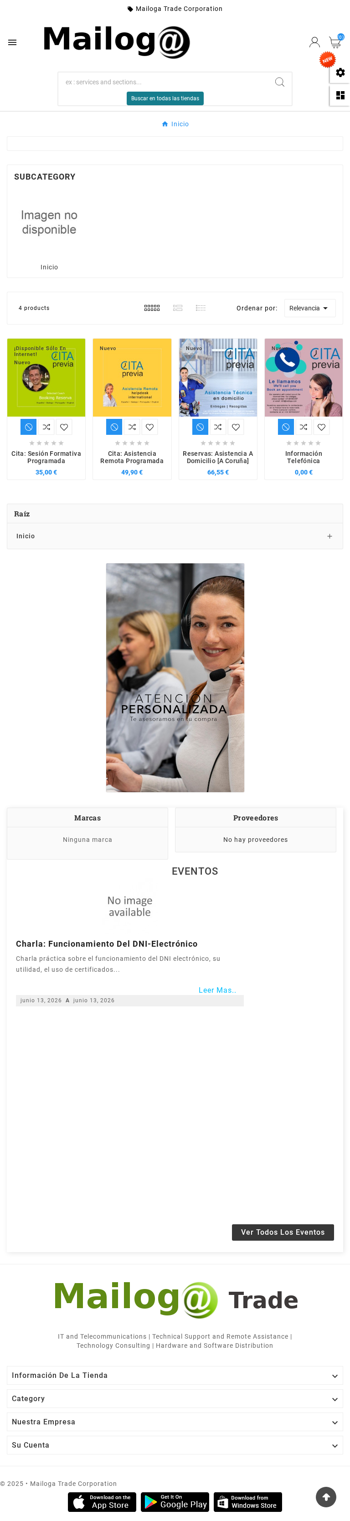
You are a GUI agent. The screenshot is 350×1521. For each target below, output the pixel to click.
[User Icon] (314, 42)
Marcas (87, 817)
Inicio (49, 267)
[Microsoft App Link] (248, 1502)
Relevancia (310, 308)
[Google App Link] (175, 1502)
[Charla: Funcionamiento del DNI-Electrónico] (130, 906)
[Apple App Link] (102, 1502)
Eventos (195, 871)
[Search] (279, 82)
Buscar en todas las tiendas (165, 98)
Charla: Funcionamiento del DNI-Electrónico (107, 944)
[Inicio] (49, 222)
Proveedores (255, 817)
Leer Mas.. (218, 990)
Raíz (22, 513)
